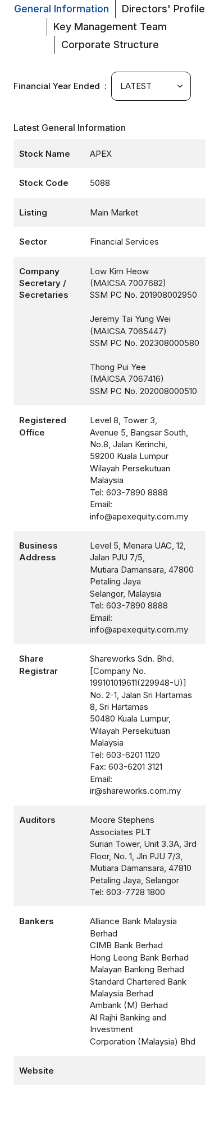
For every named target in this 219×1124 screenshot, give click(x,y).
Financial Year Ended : (62, 86)
